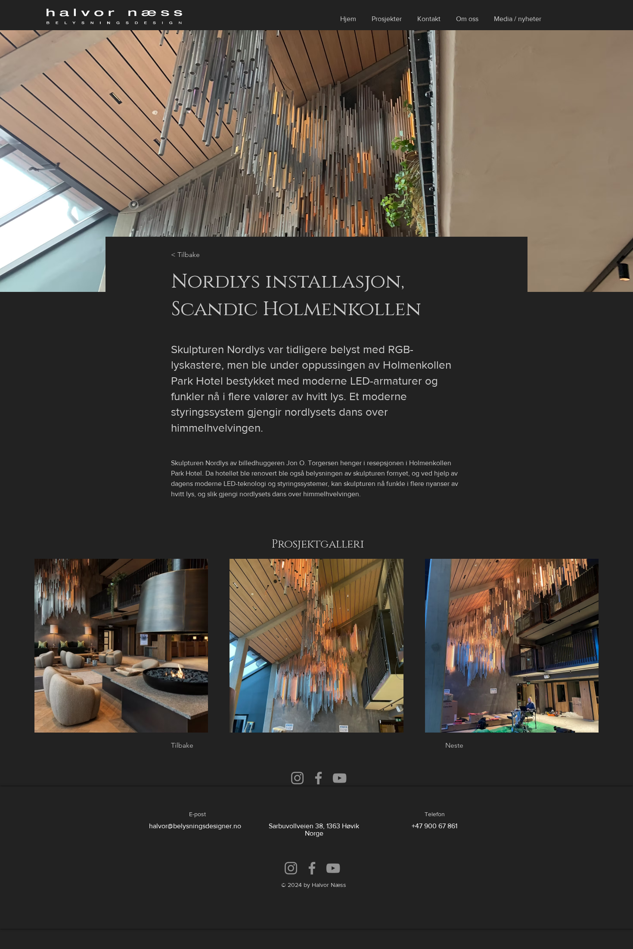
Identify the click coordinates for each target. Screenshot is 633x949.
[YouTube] (339, 778)
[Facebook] (318, 778)
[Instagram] (297, 778)
